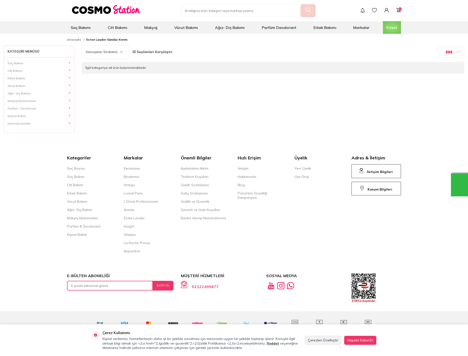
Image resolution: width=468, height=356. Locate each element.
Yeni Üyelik (302, 168)
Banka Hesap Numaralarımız (203, 218)
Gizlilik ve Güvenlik (195, 201)
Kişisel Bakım (77, 234)
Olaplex (130, 234)
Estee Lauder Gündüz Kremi (106, 39)
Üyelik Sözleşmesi (195, 185)
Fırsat (392, 27)
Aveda (129, 210)
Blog (241, 185)
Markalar (361, 27)
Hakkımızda (247, 176)
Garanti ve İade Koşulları (200, 210)
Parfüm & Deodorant (83, 226)
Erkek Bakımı (324, 27)
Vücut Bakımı (186, 27)
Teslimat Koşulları (194, 176)
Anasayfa (74, 39)
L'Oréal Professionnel (141, 201)
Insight (129, 226)
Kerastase (132, 168)
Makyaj (150, 27)
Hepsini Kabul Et (360, 340)
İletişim (243, 168)
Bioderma (131, 176)
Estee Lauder (134, 218)
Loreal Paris (133, 193)
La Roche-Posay (137, 243)
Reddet (273, 343)
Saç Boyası (76, 168)
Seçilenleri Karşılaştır (154, 52)
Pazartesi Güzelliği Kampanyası (252, 195)
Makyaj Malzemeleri (82, 218)
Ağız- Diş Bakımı (230, 27)
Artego (129, 185)
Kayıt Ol (163, 285)
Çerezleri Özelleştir (323, 340)
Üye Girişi (301, 176)
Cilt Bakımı (117, 27)
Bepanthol (132, 251)
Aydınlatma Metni (194, 168)
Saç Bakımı (81, 27)
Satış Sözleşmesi (194, 193)
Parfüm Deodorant (279, 27)
